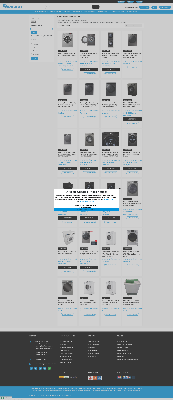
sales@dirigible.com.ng (87, 201)
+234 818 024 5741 (109, 199)
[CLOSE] (120, 188)
